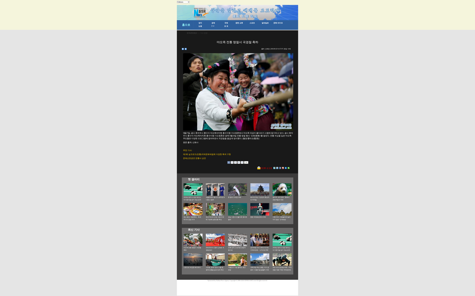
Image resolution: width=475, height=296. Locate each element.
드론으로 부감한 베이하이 (192, 267)
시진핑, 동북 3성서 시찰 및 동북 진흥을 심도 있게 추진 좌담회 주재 (215, 270)
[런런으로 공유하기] (286, 168)
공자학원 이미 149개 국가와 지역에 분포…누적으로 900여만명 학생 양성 (259, 250)
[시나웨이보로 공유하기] (283, 168)
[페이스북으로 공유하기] (280, 168)
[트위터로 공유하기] (277, 168)
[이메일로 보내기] (183, 49)
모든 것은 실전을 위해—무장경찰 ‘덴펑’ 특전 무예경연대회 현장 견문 (282, 270)
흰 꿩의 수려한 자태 (234, 197)
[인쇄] (186, 49)
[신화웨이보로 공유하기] (274, 168)
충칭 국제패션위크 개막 (258, 217)
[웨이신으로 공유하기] (289, 168)
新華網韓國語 (192, 33)
